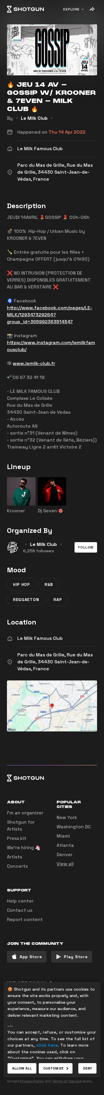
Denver (65, 854)
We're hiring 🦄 (24, 848)
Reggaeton (26, 599)
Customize (53, 1068)
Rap (57, 599)
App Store (31, 956)
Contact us (19, 910)
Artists (14, 857)
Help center (20, 901)
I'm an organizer (25, 813)
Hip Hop (21, 584)
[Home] (25, 9)
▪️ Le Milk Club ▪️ (34, 118)
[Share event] (92, 9)
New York (67, 817)
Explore (71, 9)
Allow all (22, 1068)
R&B (48, 584)
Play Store (76, 956)
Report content (25, 919)
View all (65, 864)
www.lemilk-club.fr (34, 363)
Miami (63, 836)
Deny (87, 1068)
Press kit (16, 838)
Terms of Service (66, 1081)
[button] (86, 547)
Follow (86, 547)
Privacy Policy (32, 1081)
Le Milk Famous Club (40, 638)
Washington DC (74, 827)
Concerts (17, 866)
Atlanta (65, 845)
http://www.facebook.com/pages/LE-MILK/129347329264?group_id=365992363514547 (49, 315)
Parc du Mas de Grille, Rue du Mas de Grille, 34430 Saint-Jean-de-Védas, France (55, 662)
